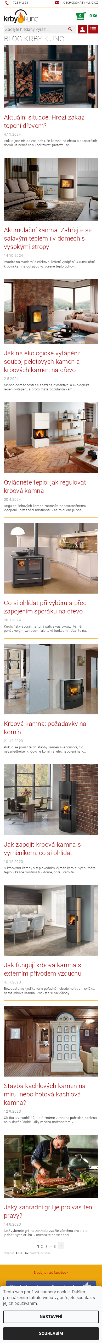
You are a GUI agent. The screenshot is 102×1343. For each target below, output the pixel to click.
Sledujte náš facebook (51, 1272)
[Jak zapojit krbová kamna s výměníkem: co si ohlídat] (51, 799)
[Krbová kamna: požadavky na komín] (51, 678)
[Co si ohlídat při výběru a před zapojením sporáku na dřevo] (51, 557)
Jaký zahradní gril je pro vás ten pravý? (48, 1211)
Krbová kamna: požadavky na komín (45, 728)
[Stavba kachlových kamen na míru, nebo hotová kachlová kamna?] (51, 1040)
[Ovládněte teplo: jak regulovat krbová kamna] (51, 437)
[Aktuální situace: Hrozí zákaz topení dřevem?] (51, 76)
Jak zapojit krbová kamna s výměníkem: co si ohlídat (42, 849)
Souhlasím (51, 1333)
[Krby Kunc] (21, 16)
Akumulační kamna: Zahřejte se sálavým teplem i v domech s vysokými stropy (48, 238)
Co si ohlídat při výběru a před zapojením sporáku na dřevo (45, 607)
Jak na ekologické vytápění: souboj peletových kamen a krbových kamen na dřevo (42, 362)
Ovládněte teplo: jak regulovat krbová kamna (45, 486)
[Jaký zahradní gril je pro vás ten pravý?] (51, 1166)
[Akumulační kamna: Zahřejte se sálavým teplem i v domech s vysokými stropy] (51, 189)
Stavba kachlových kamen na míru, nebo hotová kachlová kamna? (45, 1094)
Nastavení (51, 1316)
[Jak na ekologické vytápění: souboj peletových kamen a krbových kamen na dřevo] (51, 311)
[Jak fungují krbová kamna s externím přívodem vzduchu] (51, 920)
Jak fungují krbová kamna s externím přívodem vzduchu (42, 969)
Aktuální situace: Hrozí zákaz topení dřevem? (44, 121)
